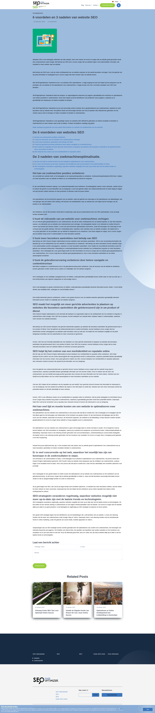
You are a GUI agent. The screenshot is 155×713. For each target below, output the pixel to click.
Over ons (87, 5)
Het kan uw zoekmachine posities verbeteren (49, 137)
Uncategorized (38, 13)
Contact (95, 5)
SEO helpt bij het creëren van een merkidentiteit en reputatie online (57, 152)
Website (36, 658)
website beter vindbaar (90, 316)
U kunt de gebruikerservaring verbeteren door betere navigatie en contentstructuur (63, 144)
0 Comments (52, 21)
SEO (40, 59)
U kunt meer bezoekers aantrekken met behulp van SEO (53, 142)
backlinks (88, 530)
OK (148, 709)
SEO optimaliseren (75, 82)
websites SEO (93, 110)
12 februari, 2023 (39, 21)
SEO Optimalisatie (39, 654)
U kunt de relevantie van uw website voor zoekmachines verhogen (57, 139)
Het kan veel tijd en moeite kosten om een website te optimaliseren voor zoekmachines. (64, 161)
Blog (82, 5)
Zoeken (95, 694)
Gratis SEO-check (107, 5)
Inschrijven (112, 695)
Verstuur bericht (39, 565)
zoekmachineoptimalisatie (79, 156)
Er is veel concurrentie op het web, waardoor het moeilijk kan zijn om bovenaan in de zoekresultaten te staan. (72, 164)
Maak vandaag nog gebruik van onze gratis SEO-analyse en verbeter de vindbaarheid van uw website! (68, 127)
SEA (58, 654)
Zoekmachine (38, 660)
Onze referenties (113, 654)
